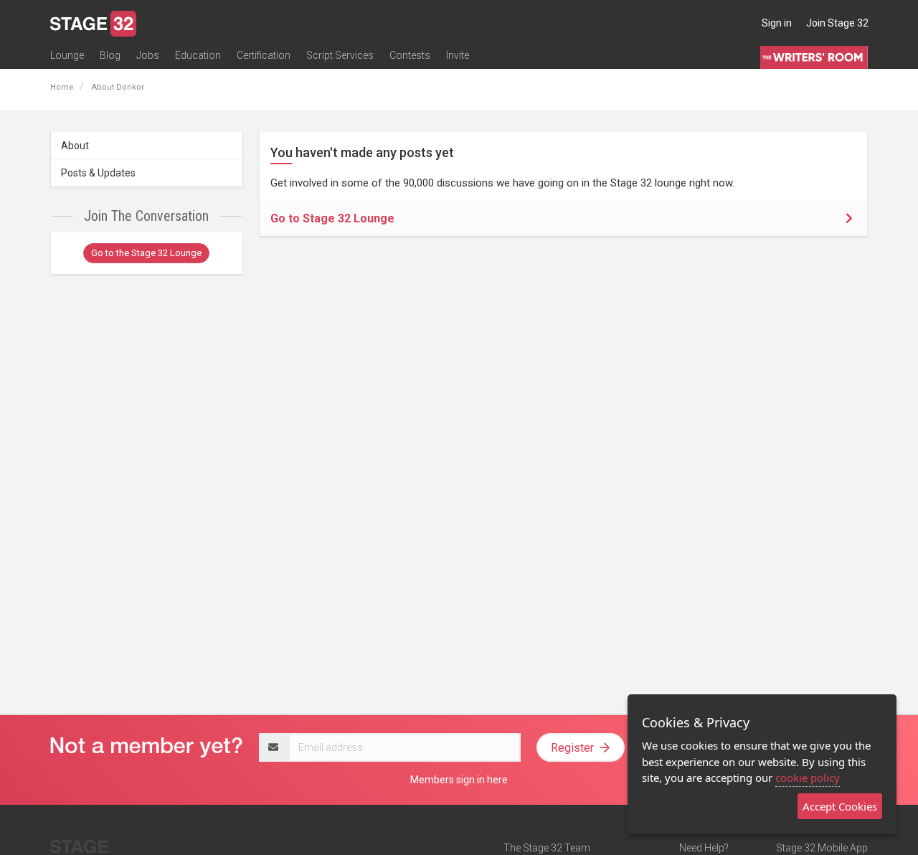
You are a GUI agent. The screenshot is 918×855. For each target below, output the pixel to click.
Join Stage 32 (837, 23)
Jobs (147, 55)
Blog (110, 55)
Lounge (67, 55)
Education (198, 55)
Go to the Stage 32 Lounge (146, 252)
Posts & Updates (98, 173)
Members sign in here (459, 779)
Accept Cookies (840, 806)
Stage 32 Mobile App (822, 848)
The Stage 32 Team (546, 848)
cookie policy (807, 777)
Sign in (777, 23)
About (75, 145)
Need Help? (704, 848)
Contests (409, 55)
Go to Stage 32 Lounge (332, 218)
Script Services (340, 55)
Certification (263, 55)
